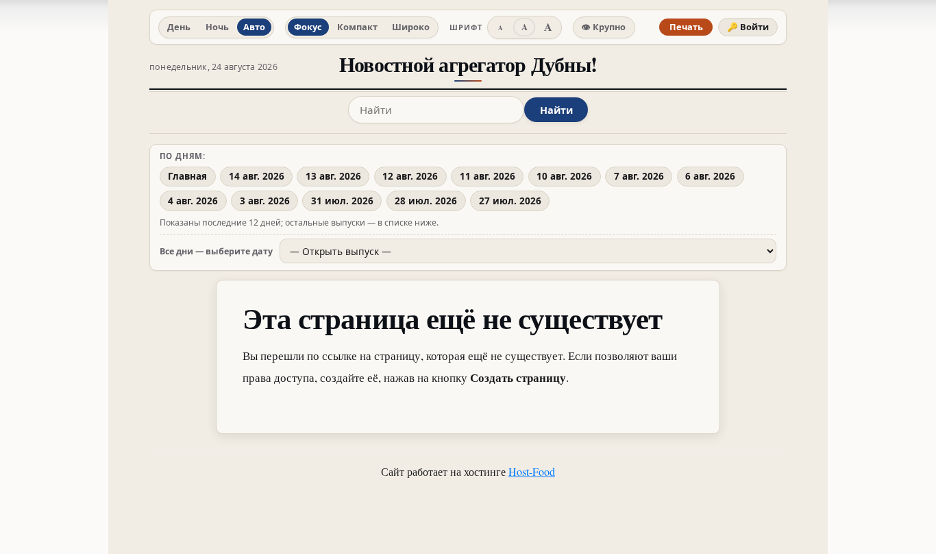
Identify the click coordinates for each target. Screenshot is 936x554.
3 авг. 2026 (265, 201)
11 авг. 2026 (487, 176)
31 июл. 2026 (342, 201)
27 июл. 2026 (510, 201)
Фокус (308, 27)
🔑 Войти (748, 27)
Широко (411, 27)
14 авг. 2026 (256, 176)
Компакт (357, 27)
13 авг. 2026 (333, 176)
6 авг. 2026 (710, 176)
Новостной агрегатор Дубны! (468, 64)
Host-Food (531, 471)
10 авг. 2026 (564, 176)
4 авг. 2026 (193, 201)
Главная (187, 176)
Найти (556, 110)
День (178, 27)
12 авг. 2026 (410, 176)
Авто (254, 27)
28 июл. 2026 (426, 201)
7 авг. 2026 (639, 176)
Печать (686, 27)
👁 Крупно (604, 27)
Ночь (217, 27)
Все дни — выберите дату (216, 251)
